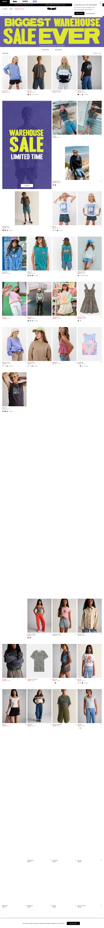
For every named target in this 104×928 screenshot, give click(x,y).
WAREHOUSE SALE (19, 9)
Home (3, 14)
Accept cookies (73, 923)
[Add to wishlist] (25, 90)
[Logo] (52, 10)
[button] (5, 1)
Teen (7, 14)
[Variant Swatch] (28, 94)
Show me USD (79, 13)
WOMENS (4, 9)
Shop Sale (27, 185)
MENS (11, 9)
